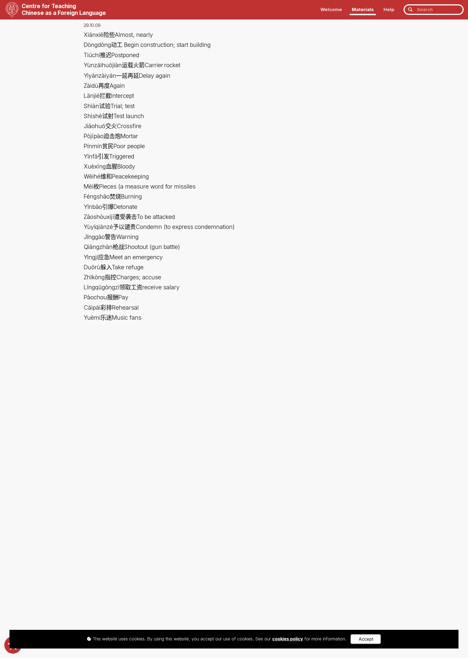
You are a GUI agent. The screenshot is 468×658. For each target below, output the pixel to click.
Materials (363, 9)
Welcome (331, 9)
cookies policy (287, 638)
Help (389, 9)
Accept (366, 639)
